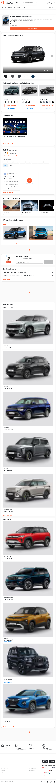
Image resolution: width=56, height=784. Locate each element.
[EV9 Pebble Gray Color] (12, 76)
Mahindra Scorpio (8, 679)
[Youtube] (47, 782)
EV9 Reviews (9, 192)
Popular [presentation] (4, 307)
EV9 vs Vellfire (30, 108)
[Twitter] (44, 782)
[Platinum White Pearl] (23, 102)
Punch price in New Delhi (8, 641)
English (49, 2)
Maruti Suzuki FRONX (9, 720)
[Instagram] (50, 782)
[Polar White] (50, 102)
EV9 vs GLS (47, 108)
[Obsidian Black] (53, 102)
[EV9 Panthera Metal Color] (19, 76)
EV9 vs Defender (11, 108)
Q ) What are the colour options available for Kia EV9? (15, 272)
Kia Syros (6, 468)
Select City (51, 7)
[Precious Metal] (26, 102)
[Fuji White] (17, 102)
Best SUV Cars (9, 726)
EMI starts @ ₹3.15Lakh (15, 25)
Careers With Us (4, 762)
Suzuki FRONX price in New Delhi (9, 723)
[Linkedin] (54, 782)
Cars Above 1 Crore (26, 212)
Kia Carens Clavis (8, 509)
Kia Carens (6, 427)
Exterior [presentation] (4, 223)
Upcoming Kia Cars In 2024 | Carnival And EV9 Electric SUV (14, 137)
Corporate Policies (4, 768)
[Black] (29, 102)
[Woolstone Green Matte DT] (11, 102)
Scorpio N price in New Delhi (8, 600)
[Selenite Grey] (41, 102)
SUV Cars (7, 212)
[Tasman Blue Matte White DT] (5, 102)
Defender (7, 97)
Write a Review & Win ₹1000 (11, 155)
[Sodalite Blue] (47, 102)
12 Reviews (15, 21)
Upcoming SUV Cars (44, 212)
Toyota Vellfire (25, 97)
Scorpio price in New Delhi (8, 682)
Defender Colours (11, 105)
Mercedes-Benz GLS (44, 97)
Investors (3, 770)
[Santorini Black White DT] (14, 102)
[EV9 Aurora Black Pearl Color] (6, 76)
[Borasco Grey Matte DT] (8, 102)
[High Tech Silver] (44, 102)
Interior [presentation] (10, 223)
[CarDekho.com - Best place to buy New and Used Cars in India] (7, 2)
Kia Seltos (6, 345)
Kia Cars (8, 515)
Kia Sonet (6, 386)
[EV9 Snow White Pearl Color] (26, 76)
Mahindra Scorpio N (8, 597)
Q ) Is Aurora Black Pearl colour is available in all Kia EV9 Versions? (18, 275)
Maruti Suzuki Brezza (8, 556)
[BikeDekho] (44, 767)
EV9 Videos (8, 143)
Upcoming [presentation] (11, 307)
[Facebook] (41, 782)
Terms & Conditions (4, 764)
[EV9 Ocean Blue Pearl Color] (33, 76)
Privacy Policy (3, 766)
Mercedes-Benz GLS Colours (47, 105)
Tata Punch (6, 638)
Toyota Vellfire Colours (29, 105)
